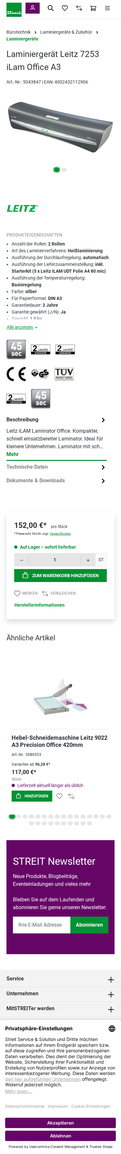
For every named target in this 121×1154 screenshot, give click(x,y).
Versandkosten (60, 533)
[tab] (56, 437)
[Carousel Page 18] (38, 823)
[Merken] (59, 796)
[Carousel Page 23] (70, 823)
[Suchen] (51, 8)
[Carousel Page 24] (76, 823)
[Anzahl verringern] (21, 559)
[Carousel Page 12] (83, 816)
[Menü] (107, 8)
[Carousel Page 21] (57, 823)
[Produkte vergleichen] (79, 8)
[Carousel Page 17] (31, 823)
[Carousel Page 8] (57, 816)
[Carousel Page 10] (70, 816)
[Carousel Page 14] (96, 816)
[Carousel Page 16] (109, 816)
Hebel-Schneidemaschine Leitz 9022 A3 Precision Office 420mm (59, 741)
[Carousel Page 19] (44, 823)
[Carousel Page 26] (89, 823)
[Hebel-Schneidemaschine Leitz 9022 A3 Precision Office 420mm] (60, 689)
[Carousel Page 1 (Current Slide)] (12, 816)
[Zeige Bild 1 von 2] (56, 170)
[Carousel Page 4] (31, 816)
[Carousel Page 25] (83, 823)
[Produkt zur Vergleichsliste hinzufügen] (71, 796)
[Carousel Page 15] (102, 816)
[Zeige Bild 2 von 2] (64, 170)
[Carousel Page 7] (51, 816)
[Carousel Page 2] (18, 816)
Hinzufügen (36, 796)
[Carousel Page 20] (51, 823)
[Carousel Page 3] (25, 816)
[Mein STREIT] (32, 8)
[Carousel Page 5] (38, 816)
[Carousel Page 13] (89, 816)
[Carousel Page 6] (44, 816)
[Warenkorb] (93, 8)
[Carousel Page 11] (76, 816)
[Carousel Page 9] (63, 816)
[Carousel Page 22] (63, 823)
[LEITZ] (22, 208)
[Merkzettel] (65, 8)
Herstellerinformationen (40, 605)
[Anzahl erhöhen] (88, 559)
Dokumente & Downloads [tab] (35, 480)
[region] (60, 134)
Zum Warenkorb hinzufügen (65, 575)
